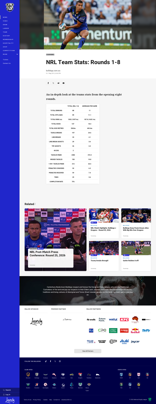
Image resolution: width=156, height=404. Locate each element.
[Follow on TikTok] (46, 361)
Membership (8, 39)
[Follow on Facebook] (50, 361)
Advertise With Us (66, 400)
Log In (8, 395)
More (5, 54)
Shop (5, 47)
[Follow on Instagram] (60, 361)
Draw (5, 24)
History (6, 35)
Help (50, 400)
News (5, 17)
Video (5, 21)
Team (5, 32)
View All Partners (87, 351)
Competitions (9, 50)
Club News (50, 54)
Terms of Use (27, 400)
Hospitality (8, 43)
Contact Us (7, 63)
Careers (45, 400)
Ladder (6, 28)
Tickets (5, 60)
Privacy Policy (37, 400)
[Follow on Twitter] (55, 361)
